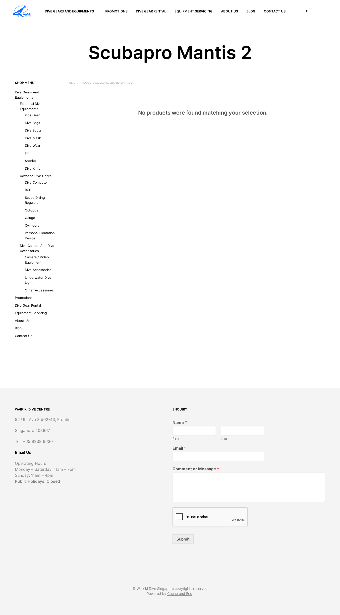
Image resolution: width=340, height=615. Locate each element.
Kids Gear (32, 115)
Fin (27, 153)
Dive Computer (36, 182)
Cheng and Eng (179, 594)
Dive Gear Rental (151, 11)
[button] (304, 11)
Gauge (30, 218)
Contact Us (274, 11)
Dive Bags (32, 123)
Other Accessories (39, 290)
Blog (250, 11)
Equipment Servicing (193, 11)
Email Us (23, 452)
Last (224, 439)
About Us (229, 11)
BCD (28, 190)
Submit (183, 539)
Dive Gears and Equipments (69, 11)
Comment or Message (195, 468)
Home (71, 82)
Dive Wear (32, 145)
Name (179, 422)
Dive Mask (33, 138)
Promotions (116, 11)
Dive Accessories (38, 270)
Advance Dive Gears (35, 176)
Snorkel (31, 161)
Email (179, 448)
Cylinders (32, 225)
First (175, 439)
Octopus (31, 210)
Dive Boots (33, 130)
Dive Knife (33, 168)
